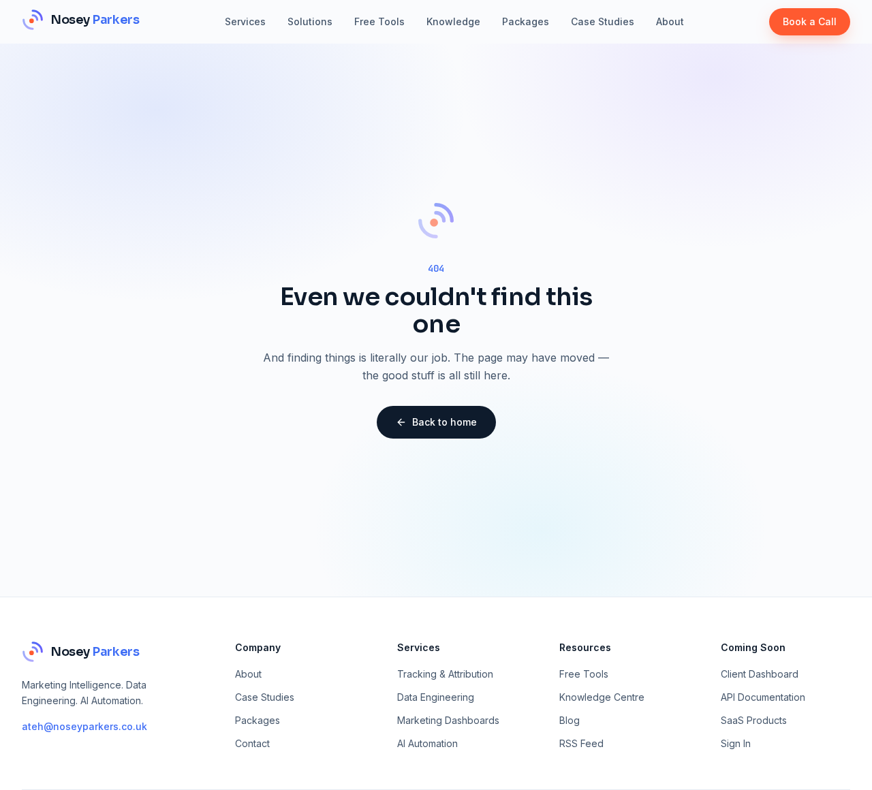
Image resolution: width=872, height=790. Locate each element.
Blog (569, 720)
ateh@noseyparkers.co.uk (84, 726)
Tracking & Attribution (445, 674)
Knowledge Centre (601, 697)
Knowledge (453, 21)
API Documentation (763, 697)
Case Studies (602, 21)
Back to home (444, 422)
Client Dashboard (759, 674)
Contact (252, 743)
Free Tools (379, 21)
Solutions (309, 21)
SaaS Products (754, 720)
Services (245, 21)
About (670, 21)
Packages (525, 21)
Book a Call (810, 21)
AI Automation (427, 743)
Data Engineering (435, 697)
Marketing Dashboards (448, 720)
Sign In (736, 743)
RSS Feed (581, 743)
